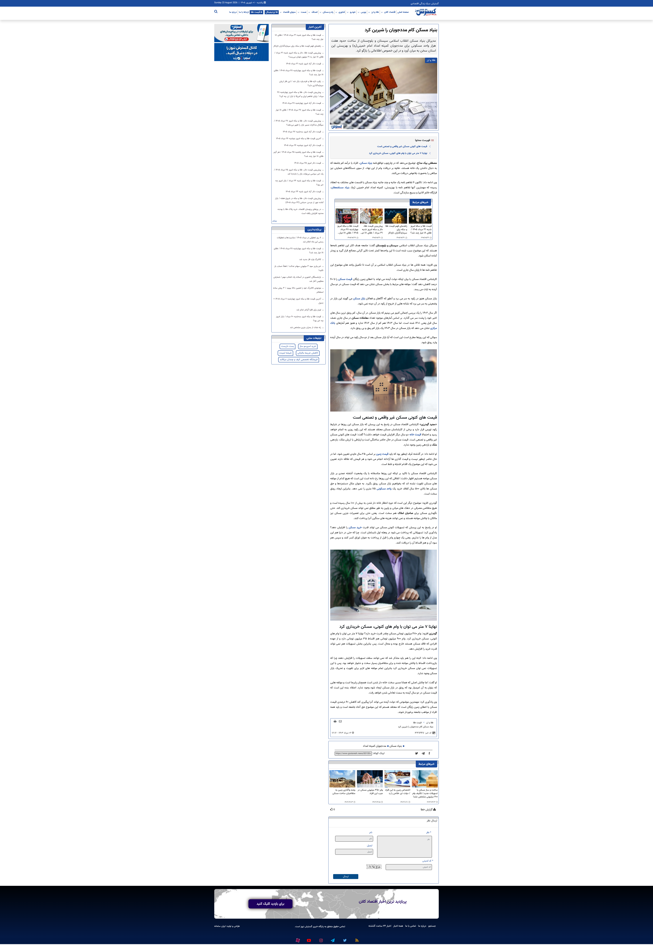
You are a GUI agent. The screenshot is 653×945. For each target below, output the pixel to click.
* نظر (428, 832)
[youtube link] (308, 939)
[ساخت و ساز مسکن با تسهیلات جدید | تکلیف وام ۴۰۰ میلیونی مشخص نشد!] (425, 779)
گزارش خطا (427, 810)
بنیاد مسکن (366, 163)
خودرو (353, 12)
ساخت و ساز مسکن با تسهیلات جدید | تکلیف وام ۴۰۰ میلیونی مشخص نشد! (425, 793)
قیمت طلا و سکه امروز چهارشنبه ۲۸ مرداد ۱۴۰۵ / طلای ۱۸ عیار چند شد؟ (347, 229)
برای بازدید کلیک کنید (270, 904)
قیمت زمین (381, 454)
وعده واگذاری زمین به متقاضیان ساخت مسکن (343, 791)
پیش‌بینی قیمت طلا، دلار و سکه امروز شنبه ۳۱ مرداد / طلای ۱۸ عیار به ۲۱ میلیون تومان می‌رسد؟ (371, 229)
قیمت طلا (255, 12)
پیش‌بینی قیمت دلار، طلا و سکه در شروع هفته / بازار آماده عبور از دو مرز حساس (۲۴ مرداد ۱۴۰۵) (299, 200)
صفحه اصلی (403, 12)
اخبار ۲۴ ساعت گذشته (380, 926)
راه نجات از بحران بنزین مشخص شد (306, 327)
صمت (303, 12)
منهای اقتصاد (289, 12)
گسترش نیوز (306, 927)
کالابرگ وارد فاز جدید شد (310, 259)
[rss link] (356, 939)
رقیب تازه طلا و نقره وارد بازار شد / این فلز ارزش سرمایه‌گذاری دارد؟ (301, 83)
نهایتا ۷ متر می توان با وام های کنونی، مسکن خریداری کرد (398, 153)
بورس (363, 12)
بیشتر (274, 221)
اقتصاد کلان (389, 12)
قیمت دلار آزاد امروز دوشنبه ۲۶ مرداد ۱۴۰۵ (303, 145)
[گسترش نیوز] (426, 12)
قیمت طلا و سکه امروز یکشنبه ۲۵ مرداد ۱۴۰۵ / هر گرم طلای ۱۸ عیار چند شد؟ (298, 154)
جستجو (432, 926)
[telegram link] (332, 939)
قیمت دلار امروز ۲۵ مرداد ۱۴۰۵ (308, 163)
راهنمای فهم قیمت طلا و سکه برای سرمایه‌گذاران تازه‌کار (396, 229)
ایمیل (369, 846)
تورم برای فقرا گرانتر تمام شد (309, 310)
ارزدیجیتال (270, 12)
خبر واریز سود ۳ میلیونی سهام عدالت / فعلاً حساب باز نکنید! (298, 268)
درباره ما (233, 12)
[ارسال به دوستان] (340, 721)
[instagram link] (320, 939)
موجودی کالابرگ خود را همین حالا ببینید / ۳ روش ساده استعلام (298, 290)
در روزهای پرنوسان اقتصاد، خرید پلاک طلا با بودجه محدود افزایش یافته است (300, 211)
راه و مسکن (328, 12)
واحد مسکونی (384, 489)
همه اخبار (398, 926)
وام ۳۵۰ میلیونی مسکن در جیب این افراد (370, 791)
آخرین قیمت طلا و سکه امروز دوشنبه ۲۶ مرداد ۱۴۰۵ (299, 138)
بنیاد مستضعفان (340, 188)
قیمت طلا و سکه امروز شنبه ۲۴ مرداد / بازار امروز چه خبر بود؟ (299, 183)
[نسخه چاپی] (335, 721)
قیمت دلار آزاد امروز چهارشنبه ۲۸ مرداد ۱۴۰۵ (302, 103)
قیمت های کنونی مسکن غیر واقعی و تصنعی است (402, 146)
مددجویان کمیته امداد (374, 746)
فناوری (342, 12)
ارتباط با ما (244, 12)
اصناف (314, 12)
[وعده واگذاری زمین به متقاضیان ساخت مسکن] (342, 779)
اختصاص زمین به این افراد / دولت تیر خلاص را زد (397, 791)
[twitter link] (344, 939)
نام (370, 832)
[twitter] (417, 753)
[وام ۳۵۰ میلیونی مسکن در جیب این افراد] (370, 779)
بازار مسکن (359, 299)
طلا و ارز (375, 12)
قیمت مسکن (344, 279)
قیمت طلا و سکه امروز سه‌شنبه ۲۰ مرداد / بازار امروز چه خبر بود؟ (299, 318)
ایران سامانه (219, 926)
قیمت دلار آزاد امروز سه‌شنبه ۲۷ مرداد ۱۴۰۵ (302, 131)
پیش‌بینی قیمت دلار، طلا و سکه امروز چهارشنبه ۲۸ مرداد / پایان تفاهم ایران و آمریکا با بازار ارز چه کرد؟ (300, 94)
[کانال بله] (241, 52)
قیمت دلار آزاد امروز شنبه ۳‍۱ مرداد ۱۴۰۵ (304, 63)
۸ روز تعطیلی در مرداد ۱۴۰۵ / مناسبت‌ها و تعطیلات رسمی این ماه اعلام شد (300, 240)
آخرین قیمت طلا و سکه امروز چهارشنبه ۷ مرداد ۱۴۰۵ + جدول (298, 301)
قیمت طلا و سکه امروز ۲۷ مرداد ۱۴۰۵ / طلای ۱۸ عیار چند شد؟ (299, 112)
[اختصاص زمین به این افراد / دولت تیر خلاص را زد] (397, 779)
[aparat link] (297, 939)
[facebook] (430, 753)
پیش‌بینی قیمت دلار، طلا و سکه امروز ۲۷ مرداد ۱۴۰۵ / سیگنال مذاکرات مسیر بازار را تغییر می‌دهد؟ (298, 123)
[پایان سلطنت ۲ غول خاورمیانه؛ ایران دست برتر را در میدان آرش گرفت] (424, 753)
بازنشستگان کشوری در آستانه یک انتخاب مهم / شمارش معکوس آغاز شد (298, 279)
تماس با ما (410, 926)
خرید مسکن (355, 527)
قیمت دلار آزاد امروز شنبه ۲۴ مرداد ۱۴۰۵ (304, 191)
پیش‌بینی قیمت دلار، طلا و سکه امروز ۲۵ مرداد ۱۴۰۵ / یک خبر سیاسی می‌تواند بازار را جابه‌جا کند (298, 172)
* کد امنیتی (427, 861)
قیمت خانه (415, 435)
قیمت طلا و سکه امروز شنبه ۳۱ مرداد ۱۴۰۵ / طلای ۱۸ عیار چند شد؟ (421, 229)
